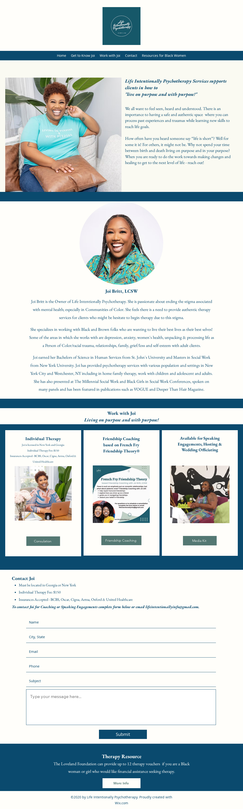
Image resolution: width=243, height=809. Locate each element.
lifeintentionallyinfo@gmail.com (171, 606)
